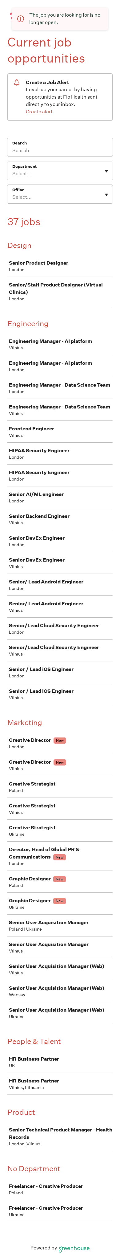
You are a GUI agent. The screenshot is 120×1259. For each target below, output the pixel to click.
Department (24, 166)
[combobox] (12, 173)
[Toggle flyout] (106, 171)
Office (18, 190)
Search (19, 143)
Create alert (39, 112)
